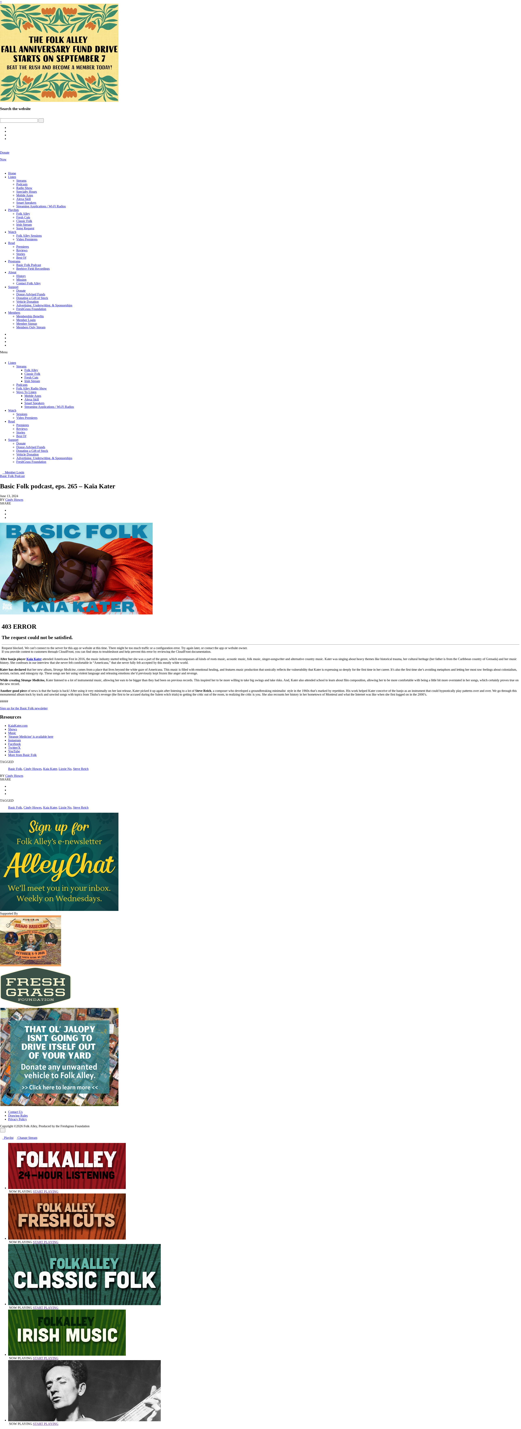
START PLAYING (45, 1191)
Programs (14, 261)
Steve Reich (81, 769)
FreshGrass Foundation (31, 309)
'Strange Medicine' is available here (30, 736)
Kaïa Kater (34, 659)
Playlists (13, 210)
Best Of (21, 257)
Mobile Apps (24, 195)
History (21, 276)
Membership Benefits (30, 316)
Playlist (7, 1137)
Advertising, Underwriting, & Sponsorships (44, 305)
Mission (21, 279)
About (12, 272)
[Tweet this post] (9, 514)
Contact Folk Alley (28, 283)
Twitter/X (14, 747)
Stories (20, 254)
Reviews (21, 250)
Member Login (26, 320)
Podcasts (21, 184)
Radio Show (24, 188)
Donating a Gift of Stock (32, 298)
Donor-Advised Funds (30, 294)
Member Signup (26, 323)
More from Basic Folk (22, 755)
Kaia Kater (50, 769)
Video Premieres (26, 239)
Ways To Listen (26, 392)
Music (12, 733)
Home (12, 173)
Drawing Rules (18, 1115)
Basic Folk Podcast (28, 265)
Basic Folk (15, 769)
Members (14, 312)
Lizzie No (65, 769)
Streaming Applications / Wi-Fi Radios (41, 206)
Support (13, 287)
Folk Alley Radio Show (31, 388)
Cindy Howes (14, 499)
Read (11, 243)
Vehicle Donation (27, 301)
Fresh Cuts (23, 217)
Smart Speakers (26, 202)
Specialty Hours (26, 191)
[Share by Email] (9, 517)
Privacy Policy (17, 1119)
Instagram (14, 740)
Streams (21, 180)
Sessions (21, 414)
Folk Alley (23, 213)
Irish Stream (24, 224)
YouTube (14, 751)
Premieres (22, 246)
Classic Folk (24, 221)
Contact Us (15, 1112)
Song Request (25, 228)
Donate (21, 290)
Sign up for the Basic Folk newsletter (24, 708)
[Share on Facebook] (9, 510)
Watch (12, 232)
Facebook (14, 744)
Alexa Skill (23, 199)
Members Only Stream (30, 327)
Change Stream (27, 1137)
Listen (12, 177)
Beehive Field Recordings (33, 268)
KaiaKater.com (17, 725)
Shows (12, 729)
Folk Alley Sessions (29, 235)
